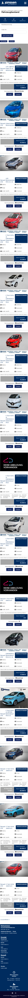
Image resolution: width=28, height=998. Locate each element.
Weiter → (7, 919)
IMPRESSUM (22, 995)
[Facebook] (12, 993)
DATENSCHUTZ (14, 996)
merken (18, 94)
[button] (1, 41)
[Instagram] (15, 993)
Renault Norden (19, 91)
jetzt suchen (7, 35)
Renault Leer (19, 383)
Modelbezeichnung (6, 24)
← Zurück (2, 919)
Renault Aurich (20, 146)
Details (9, 94)
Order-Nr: (4, 29)
